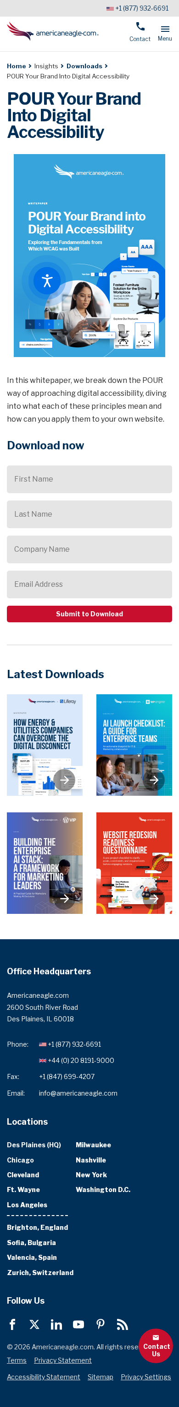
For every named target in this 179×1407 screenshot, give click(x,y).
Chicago (20, 1159)
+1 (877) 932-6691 (141, 8)
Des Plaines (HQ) (34, 1145)
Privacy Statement (63, 1360)
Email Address (38, 584)
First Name (33, 479)
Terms (17, 1360)
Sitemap (100, 1377)
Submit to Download (89, 614)
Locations (27, 1121)
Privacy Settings (146, 1377)
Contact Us (156, 1349)
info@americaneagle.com (78, 1093)
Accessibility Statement (43, 1377)
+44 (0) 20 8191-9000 (81, 1060)
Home (16, 66)
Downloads (84, 66)
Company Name (42, 549)
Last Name (33, 514)
